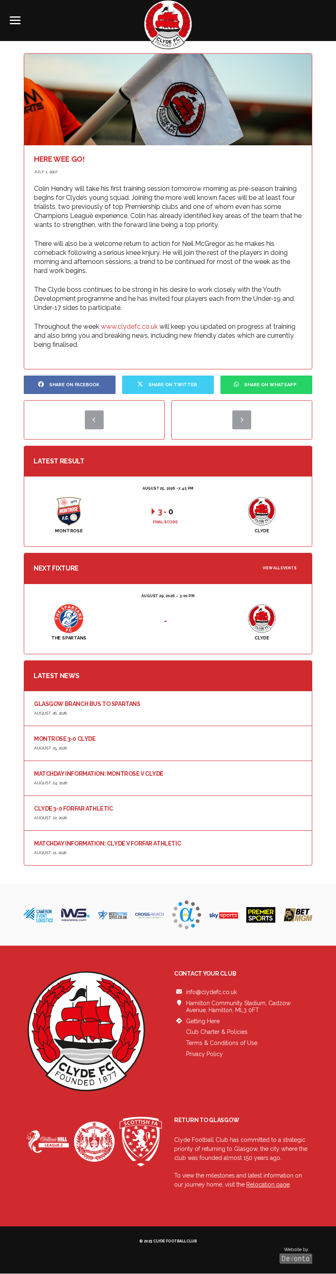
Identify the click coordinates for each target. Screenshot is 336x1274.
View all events (280, 568)
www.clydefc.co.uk (129, 326)
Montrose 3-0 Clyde (64, 739)
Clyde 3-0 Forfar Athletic (73, 808)
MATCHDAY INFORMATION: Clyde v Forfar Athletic (107, 843)
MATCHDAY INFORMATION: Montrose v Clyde (98, 773)
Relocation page (268, 1184)
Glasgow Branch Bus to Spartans (87, 704)
